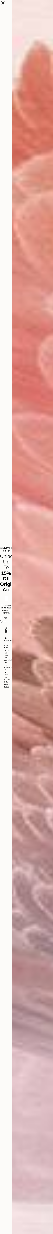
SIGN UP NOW (6, 630)
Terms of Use (6, 652)
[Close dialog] (3, 3)
